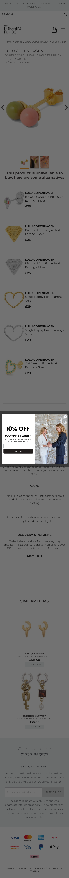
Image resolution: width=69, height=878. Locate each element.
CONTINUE (18, 451)
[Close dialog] (65, 416)
